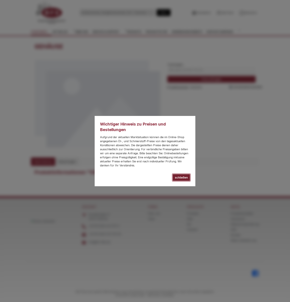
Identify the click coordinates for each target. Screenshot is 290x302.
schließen (181, 177)
